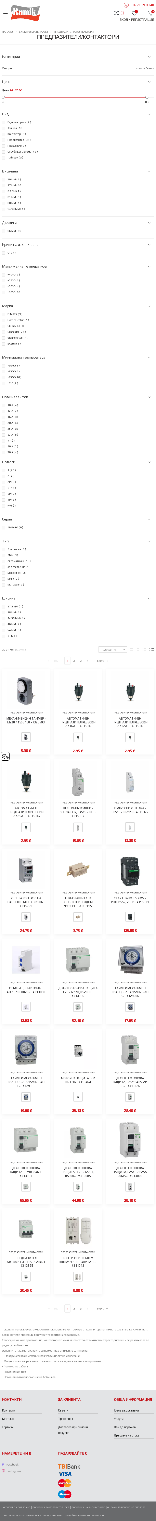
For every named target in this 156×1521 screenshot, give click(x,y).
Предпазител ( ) (19, 139)
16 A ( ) (13, 416)
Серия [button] (7, 519)
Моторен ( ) (16, 584)
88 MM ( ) (14, 203)
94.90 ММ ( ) (16, 208)
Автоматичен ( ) (19, 561)
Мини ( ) (13, 578)
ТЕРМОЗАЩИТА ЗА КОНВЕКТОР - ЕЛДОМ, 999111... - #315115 (78, 902)
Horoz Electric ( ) (18, 320)
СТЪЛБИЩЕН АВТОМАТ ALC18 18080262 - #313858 (26, 990)
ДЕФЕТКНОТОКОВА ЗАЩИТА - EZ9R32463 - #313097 (25, 1171)
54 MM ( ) (14, 630)
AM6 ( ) (13, 555)
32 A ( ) (13, 434)
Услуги (119, 1418)
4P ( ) (12, 499)
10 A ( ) (13, 405)
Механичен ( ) (17, 572)
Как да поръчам (125, 1427)
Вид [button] (5, 114)
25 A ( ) (13, 428)
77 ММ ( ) (15, 185)
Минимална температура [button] (23, 357)
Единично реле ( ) (19, 122)
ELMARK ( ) (15, 314)
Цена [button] (6, 82)
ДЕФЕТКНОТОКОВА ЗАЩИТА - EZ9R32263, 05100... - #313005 (78, 1171)
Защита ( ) (16, 128)
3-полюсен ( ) (17, 549)
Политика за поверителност (50, 1507)
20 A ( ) (13, 422)
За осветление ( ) (19, 566)
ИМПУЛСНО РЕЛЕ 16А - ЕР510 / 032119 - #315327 (130, 810)
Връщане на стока (126, 1435)
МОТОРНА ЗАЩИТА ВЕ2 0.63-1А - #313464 (78, 1080)
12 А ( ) (13, 411)
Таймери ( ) (15, 157)
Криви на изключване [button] (20, 245)
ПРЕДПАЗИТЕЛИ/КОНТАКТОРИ (74, 31)
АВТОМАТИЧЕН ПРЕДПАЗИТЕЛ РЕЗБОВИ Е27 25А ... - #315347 (26, 812)
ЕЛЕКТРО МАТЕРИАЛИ (33, 31)
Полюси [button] (8, 462)
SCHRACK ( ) (16, 325)
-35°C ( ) (14, 377)
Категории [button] (11, 57)
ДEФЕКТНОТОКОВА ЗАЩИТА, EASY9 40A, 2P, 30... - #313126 (130, 1082)
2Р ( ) (12, 482)
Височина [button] (10, 171)
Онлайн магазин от (78, 1515)
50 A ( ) (13, 452)
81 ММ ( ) (14, 197)
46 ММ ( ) (14, 624)
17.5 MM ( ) (15, 606)
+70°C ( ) (15, 292)
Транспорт (65, 1418)
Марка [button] (7, 306)
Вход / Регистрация (137, 20)
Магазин (8, 1418)
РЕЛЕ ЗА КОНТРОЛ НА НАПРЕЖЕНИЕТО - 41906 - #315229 (26, 902)
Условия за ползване (16, 1507)
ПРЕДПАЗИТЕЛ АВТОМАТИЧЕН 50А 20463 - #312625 (26, 1261)
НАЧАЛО (7, 31)
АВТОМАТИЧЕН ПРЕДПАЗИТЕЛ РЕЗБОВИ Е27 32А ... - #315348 (130, 722)
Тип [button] (5, 541)
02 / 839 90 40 (143, 5)
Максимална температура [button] (24, 266)
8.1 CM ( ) (14, 191)
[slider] (3, 97)
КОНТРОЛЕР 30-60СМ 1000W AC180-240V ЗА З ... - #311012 (78, 1261)
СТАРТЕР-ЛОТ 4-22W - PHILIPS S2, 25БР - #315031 (130, 900)
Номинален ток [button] (15, 397)
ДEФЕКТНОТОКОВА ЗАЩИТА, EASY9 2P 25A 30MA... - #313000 (130, 1171)
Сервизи (7, 1427)
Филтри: (7, 68)
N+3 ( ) (12, 505)
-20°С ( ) (14, 365)
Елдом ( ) (14, 343)
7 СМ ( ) (13, 635)
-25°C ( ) (14, 371)
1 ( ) (12, 470)
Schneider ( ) (17, 331)
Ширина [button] (8, 598)
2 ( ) (11, 476)
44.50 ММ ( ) (16, 618)
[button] (122, 13)
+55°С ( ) (14, 280)
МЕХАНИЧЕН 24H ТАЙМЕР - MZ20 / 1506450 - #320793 (26, 720)
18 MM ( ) (15, 612)
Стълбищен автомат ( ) (23, 151)
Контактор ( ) (17, 134)
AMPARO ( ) (15, 527)
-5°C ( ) (13, 383)
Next (100, 660)
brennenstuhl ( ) (18, 337)
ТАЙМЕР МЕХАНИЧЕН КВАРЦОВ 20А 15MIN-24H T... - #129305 (26, 1082)
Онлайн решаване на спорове (126, 1507)
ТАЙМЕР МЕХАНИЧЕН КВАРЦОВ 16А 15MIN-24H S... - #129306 (130, 992)
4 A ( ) (12, 440)
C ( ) (12, 252)
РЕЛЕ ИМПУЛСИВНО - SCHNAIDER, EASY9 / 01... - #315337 (78, 812)
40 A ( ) (13, 446)
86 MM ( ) (15, 230)
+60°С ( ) (14, 286)
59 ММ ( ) (14, 179)
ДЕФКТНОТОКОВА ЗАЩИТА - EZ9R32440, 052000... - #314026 (78, 992)
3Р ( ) (12, 493)
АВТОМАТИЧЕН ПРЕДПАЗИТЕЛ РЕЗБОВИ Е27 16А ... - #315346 (78, 722)
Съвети (63, 1410)
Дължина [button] (9, 223)
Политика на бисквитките (88, 1507)
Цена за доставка (126, 1410)
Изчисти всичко (145, 68)
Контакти (8, 1410)
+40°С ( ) (14, 274)
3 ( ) (12, 487)
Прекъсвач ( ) (17, 145)
